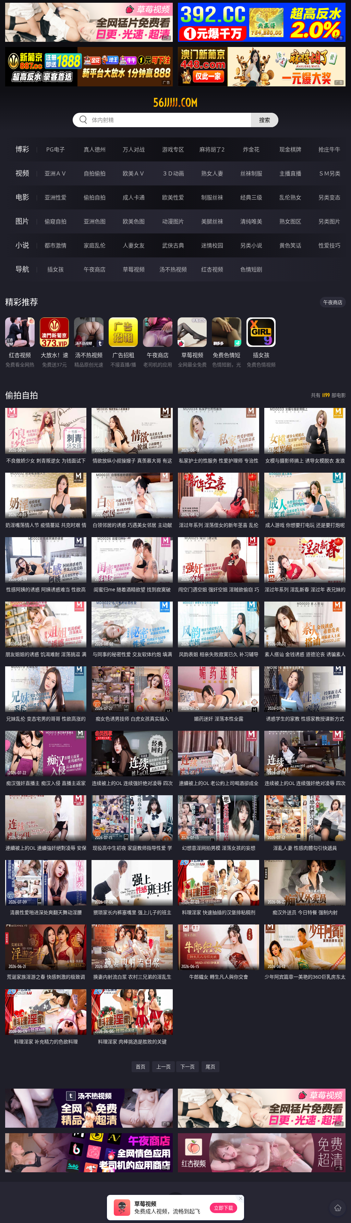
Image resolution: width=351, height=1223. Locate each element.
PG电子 (55, 149)
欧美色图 (134, 221)
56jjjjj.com (175, 102)
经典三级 (251, 197)
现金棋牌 (290, 149)
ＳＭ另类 (329, 173)
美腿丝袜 (212, 221)
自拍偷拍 (95, 173)
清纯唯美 (251, 221)
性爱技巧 (329, 245)
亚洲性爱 (55, 197)
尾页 (210, 1066)
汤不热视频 (173, 269)
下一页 (187, 1066)
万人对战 (134, 149)
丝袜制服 (251, 173)
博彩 (22, 149)
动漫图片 (173, 221)
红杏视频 (212, 269)
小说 (22, 245)
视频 (22, 173)
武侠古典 (173, 245)
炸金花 (251, 149)
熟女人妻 (212, 173)
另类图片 (329, 221)
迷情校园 (212, 245)
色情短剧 (251, 269)
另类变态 (329, 197)
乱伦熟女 (290, 197)
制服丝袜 (212, 197)
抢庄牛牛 (329, 149)
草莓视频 (134, 269)
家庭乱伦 (95, 245)
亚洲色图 (95, 221)
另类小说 (251, 245)
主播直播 (290, 173)
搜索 (264, 120)
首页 (140, 1066)
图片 (22, 221)
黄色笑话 (290, 245)
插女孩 (55, 269)
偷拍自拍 (95, 197)
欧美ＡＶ (134, 173)
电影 (22, 197)
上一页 (163, 1066)
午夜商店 (95, 269)
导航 (22, 269)
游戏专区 (173, 149)
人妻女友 (134, 245)
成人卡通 (134, 197)
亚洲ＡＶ (55, 173)
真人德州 (95, 149)
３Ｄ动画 (173, 173)
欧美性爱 (173, 197)
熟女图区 (290, 221)
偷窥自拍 (55, 221)
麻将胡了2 (212, 149)
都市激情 (55, 245)
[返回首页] (337, 1208)
